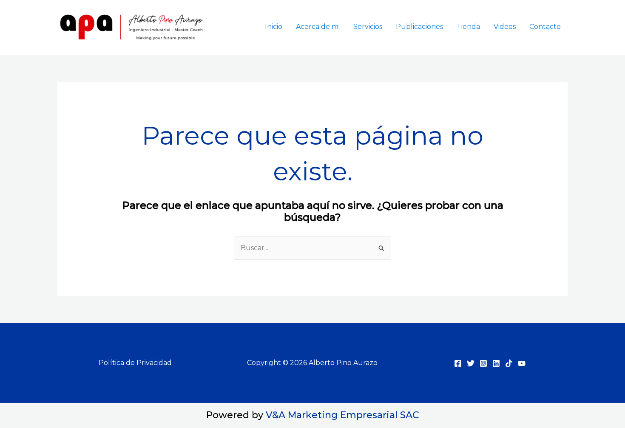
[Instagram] (483, 363)
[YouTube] (522, 363)
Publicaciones (419, 27)
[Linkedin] (496, 363)
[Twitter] (470, 363)
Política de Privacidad (135, 363)
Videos (505, 27)
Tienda (468, 27)
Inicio (273, 27)
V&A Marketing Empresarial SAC (342, 415)
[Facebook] (458, 363)
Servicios (367, 27)
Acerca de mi (318, 27)
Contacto (545, 27)
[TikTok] (509, 363)
